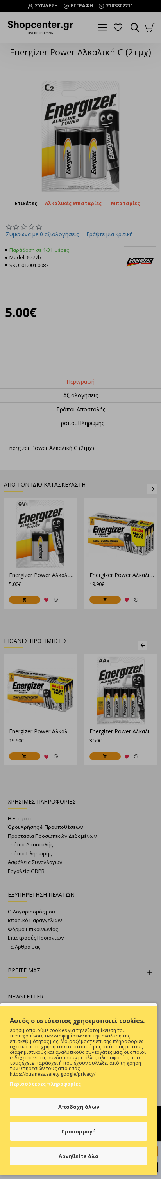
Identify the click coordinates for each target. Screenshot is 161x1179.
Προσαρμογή (78, 1131)
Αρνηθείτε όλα (78, 1156)
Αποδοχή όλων (78, 1106)
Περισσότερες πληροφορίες (45, 1084)
